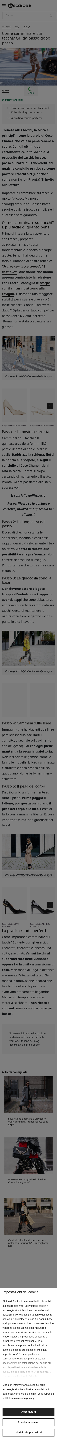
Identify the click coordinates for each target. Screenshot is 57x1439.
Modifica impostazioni (29, 1432)
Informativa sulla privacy (20, 1398)
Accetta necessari (28, 1422)
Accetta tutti (28, 1411)
